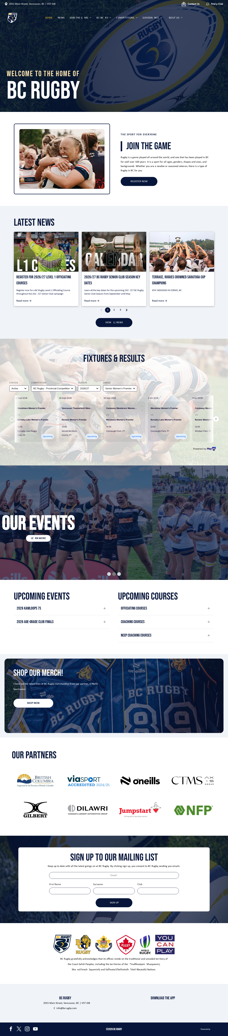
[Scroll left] (12, 419)
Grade (107, 382)
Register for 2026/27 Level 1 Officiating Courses (43, 280)
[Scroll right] (216, 419)
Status (13, 382)
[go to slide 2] (114, 574)
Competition (38, 382)
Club (139, 884)
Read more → (23, 301)
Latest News (34, 223)
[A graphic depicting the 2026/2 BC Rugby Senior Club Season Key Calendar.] (114, 252)
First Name (55, 884)
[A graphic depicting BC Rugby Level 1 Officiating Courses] (46, 252)
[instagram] (27, 1029)
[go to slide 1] (109, 574)
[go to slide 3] (119, 574)
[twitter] (19, 1029)
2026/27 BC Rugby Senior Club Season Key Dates (112, 280)
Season (82, 382)
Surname (98, 884)
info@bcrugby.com (66, 1008)
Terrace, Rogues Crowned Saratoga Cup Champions (178, 280)
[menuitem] (49, 18)
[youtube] (35, 1029)
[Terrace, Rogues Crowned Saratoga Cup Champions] (182, 252)
